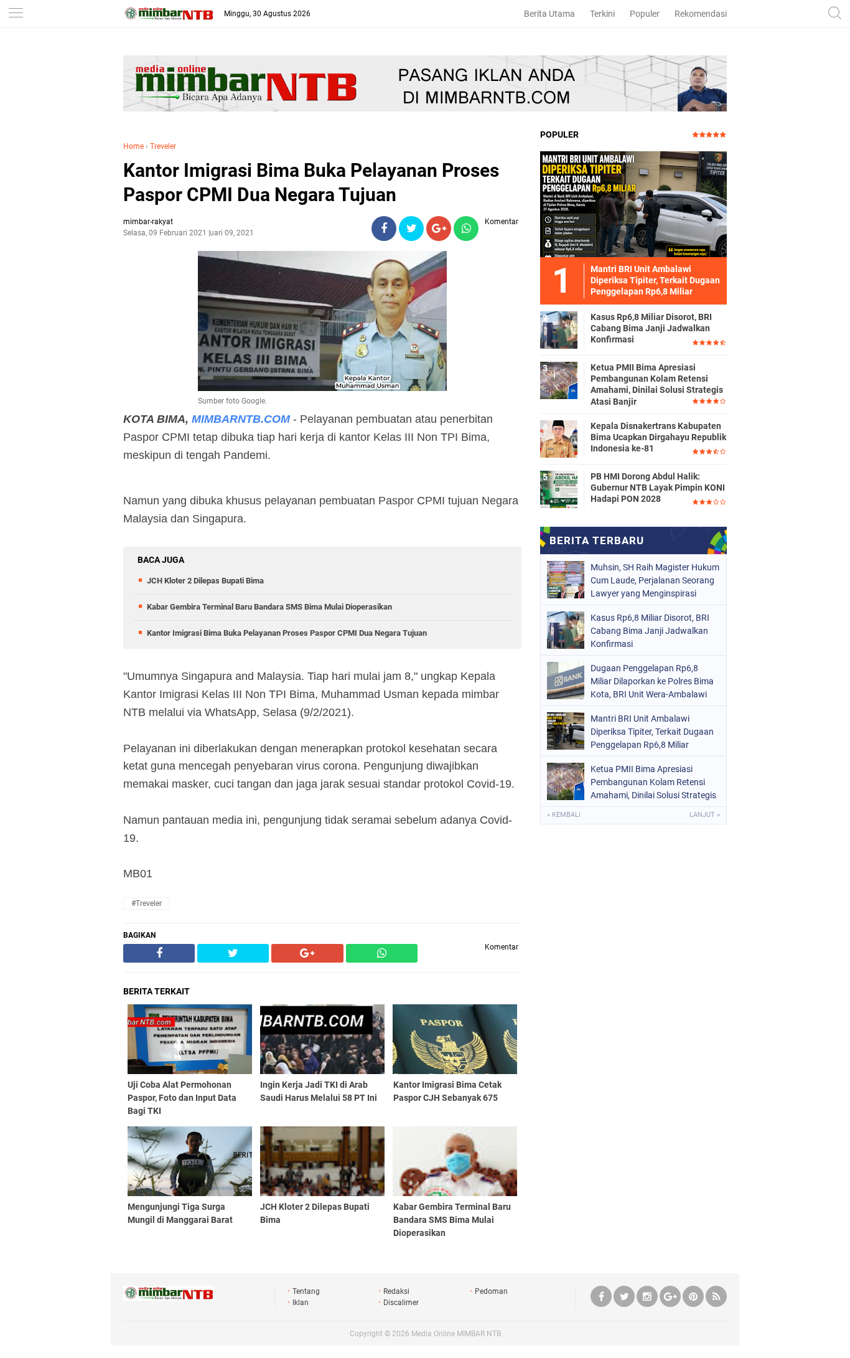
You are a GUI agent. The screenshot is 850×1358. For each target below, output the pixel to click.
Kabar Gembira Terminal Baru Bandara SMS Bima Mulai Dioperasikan (269, 606)
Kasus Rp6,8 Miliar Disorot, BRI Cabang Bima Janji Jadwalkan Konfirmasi (651, 328)
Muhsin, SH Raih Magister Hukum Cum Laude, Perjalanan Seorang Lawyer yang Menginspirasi (655, 580)
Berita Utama (549, 14)
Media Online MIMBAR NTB (456, 1333)
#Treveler (146, 903)
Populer (645, 14)
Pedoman (491, 1291)
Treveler (163, 146)
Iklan (300, 1302)
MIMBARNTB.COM (241, 419)
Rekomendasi (701, 14)
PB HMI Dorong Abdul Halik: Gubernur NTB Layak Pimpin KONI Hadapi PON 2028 (658, 487)
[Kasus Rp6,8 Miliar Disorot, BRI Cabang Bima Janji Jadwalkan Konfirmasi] (558, 329)
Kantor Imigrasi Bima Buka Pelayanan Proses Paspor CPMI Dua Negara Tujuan (311, 182)
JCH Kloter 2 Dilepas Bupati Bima (205, 580)
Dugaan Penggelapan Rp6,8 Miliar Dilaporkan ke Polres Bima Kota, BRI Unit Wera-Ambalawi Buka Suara (652, 681)
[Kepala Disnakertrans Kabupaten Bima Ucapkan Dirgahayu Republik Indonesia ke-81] (558, 438)
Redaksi (396, 1291)
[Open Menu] (15, 14)
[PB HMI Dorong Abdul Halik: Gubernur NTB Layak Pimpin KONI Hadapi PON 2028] (558, 489)
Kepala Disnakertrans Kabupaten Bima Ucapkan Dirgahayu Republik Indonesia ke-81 (658, 437)
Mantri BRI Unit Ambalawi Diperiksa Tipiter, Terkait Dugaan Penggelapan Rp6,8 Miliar (652, 732)
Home (133, 146)
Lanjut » (704, 815)
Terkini (602, 14)
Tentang (306, 1291)
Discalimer (401, 1302)
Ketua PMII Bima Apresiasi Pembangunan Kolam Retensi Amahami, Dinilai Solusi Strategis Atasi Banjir (657, 384)
